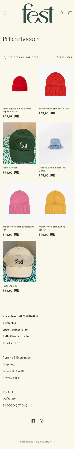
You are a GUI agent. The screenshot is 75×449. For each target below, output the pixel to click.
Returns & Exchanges (17, 358)
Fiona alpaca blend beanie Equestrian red (17, 110)
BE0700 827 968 (15, 405)
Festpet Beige (10, 286)
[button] (5, 13)
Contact (8, 392)
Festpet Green (10, 167)
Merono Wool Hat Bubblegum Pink (18, 228)
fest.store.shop (32, 442)
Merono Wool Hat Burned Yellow (52, 228)
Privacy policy (11, 378)
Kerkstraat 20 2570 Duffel (20, 316)
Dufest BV (9, 399)
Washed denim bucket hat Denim (52, 169)
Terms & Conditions (16, 371)
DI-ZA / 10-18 (11, 343)
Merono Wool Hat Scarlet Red (54, 108)
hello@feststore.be (16, 336)
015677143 (9, 323)
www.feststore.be (15, 329)
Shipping (8, 364)
